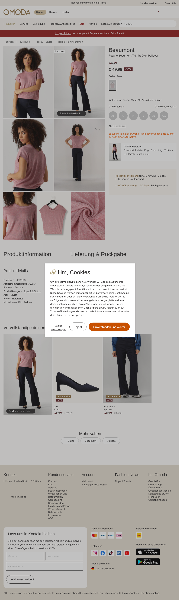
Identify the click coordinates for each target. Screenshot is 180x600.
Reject (78, 326)
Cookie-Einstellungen (58, 327)
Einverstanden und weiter (109, 326)
